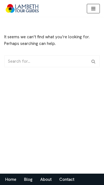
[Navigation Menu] (93, 8)
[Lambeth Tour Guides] (22, 8)
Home (10, 179)
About (46, 179)
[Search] (93, 61)
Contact (66, 179)
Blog (28, 179)
